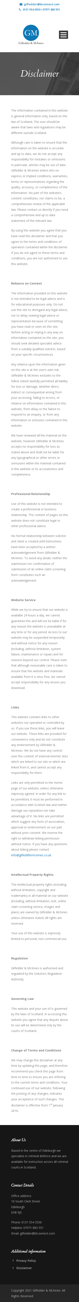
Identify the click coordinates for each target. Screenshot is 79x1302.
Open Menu (63, 35)
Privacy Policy (26, 1261)
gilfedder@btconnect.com (41, 4)
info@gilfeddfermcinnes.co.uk (31, 855)
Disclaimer (24, 1268)
